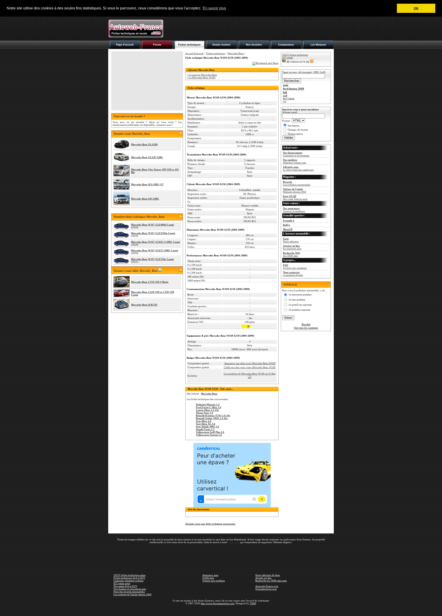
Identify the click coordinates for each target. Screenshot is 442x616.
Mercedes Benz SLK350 (144, 304)
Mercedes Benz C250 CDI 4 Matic (150, 282)
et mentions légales (293, 273)
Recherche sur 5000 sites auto (271, 580)
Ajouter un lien (263, 577)
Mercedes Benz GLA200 (144, 144)
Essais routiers (221, 44)
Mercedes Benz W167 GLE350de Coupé (153, 233)
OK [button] (416, 8)
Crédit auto (208, 577)
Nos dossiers (254, 44)
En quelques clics (292, 247)
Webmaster (233, 542)
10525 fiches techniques (295, 54)
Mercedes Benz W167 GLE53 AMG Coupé (154, 250)
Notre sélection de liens (267, 575)
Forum (157, 44)
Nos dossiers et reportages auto (129, 588)
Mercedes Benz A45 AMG (145, 198)
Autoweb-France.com (266, 586)
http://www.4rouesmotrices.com (217, 603)
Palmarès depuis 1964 (294, 190)
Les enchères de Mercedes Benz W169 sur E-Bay (250, 373)
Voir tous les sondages (306, 327)
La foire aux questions (295, 266)
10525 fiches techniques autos (129, 575)
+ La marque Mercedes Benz (202, 74)
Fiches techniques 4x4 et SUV (129, 577)
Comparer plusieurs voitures (128, 580)
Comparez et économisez (296, 154)
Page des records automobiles (129, 591)
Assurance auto (210, 575)
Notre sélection (291, 240)
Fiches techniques (189, 44)
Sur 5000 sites (291, 254)
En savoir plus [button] (214, 8)
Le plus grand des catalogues (298, 168)
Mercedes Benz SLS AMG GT (147, 184)
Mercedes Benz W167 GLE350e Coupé (152, 259)
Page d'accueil (125, 44)
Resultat (306, 324)
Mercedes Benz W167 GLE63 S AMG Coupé (155, 242)
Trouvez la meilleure (294, 209)
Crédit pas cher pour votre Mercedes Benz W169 (250, 367)
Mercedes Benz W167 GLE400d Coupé (152, 224)
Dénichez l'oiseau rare (294, 161)
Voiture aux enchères (213, 580)
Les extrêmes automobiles (296, 183)
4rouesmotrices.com (266, 588)
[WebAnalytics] (221, 610)
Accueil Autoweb (194, 53)
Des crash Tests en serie (295, 197)
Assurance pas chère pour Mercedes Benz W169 (249, 363)
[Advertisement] (250, 28)
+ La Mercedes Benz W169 (201, 77)
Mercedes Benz (236, 53)
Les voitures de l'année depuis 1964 (132, 594)
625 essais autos (121, 583)
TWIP (253, 603)
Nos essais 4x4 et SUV (125, 586)
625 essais (287, 57)
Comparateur (286, 44)
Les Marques (318, 44)
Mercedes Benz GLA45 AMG (147, 157)
